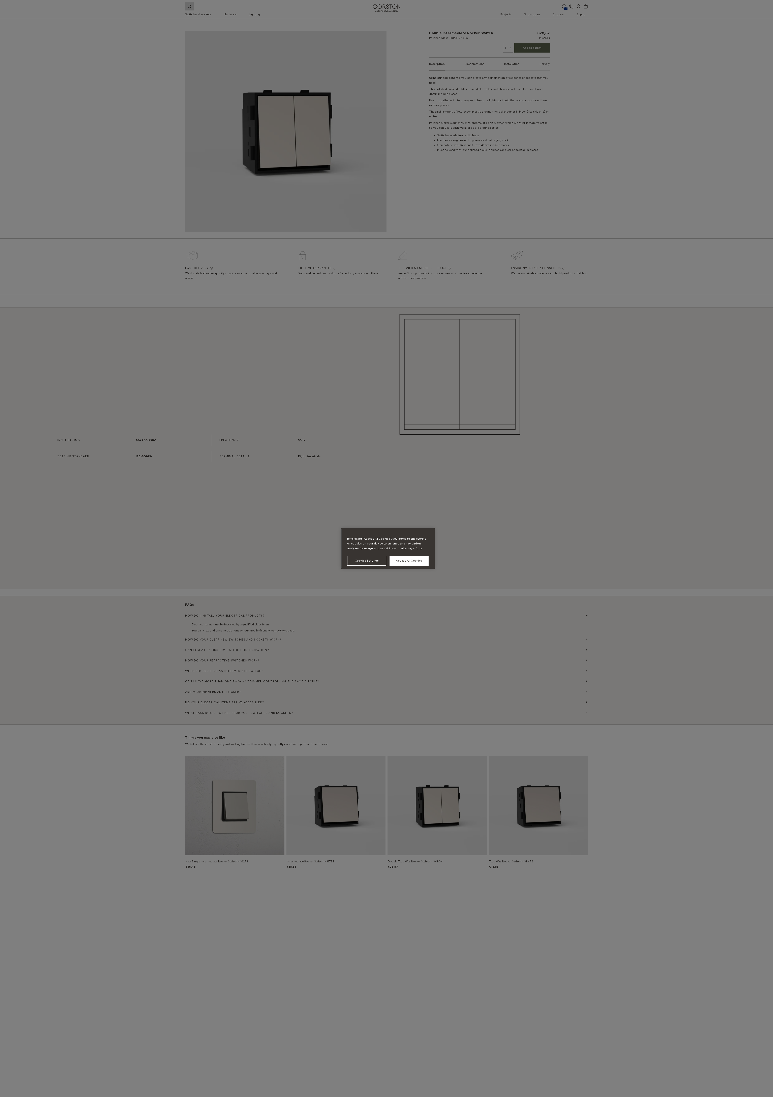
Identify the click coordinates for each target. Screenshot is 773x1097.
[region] (388, 548)
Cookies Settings (367, 560)
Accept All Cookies (409, 560)
